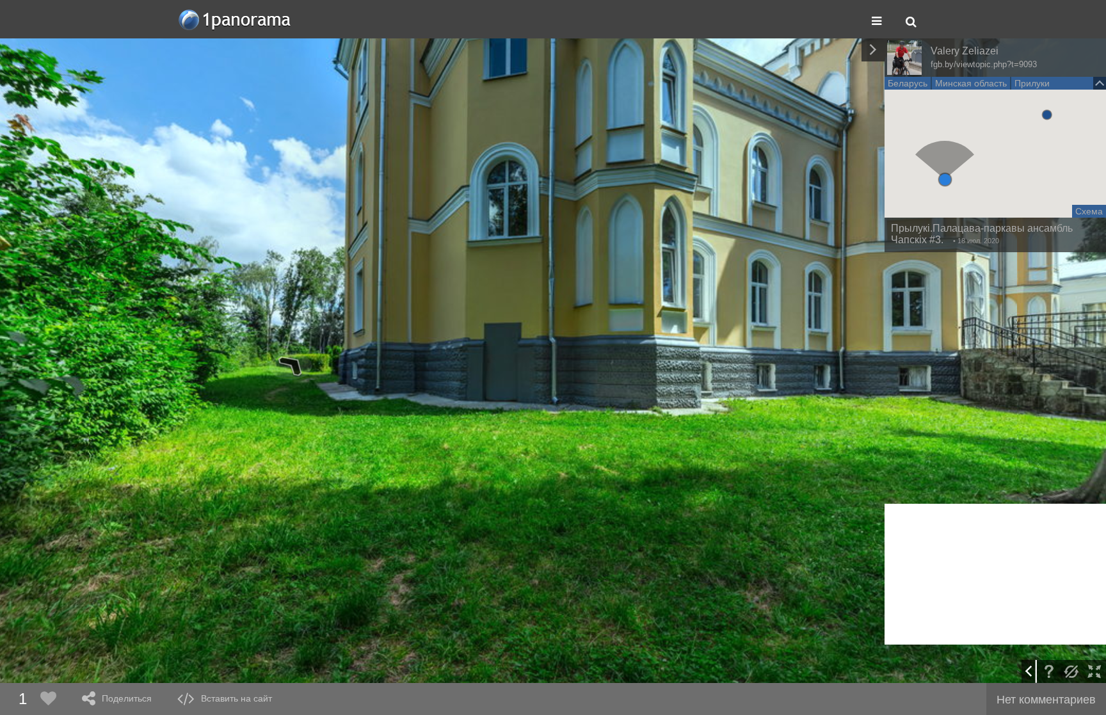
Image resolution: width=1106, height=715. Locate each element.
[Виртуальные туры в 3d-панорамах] (236, 19)
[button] (945, 179)
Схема (1089, 211)
